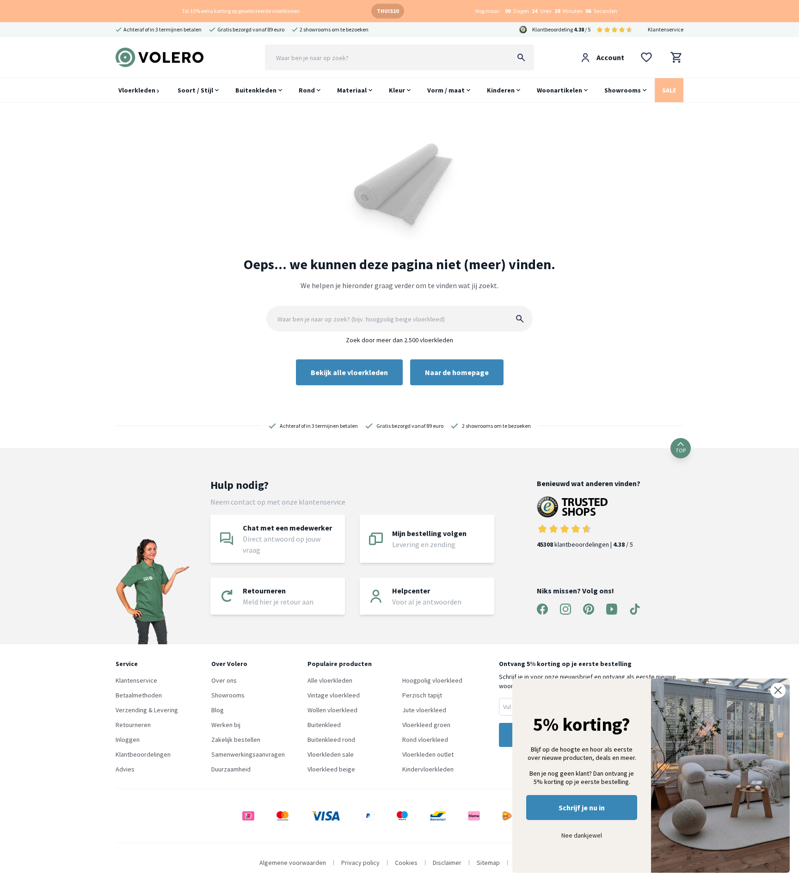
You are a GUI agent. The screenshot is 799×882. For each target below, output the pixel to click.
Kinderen (501, 90)
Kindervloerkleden (428, 769)
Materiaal (352, 90)
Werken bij (225, 725)
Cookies (406, 862)
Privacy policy (360, 862)
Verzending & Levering (147, 710)
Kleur (397, 90)
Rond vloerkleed (425, 739)
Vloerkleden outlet (428, 754)
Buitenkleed (324, 725)
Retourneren (133, 725)
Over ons (224, 680)
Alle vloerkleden (329, 680)
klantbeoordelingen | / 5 (585, 544)
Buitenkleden (256, 90)
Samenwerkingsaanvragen (248, 754)
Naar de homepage (457, 372)
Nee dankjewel (581, 835)
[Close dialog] (778, 690)
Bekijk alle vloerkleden (349, 372)
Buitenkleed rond (331, 739)
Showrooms (622, 90)
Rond (307, 90)
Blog (217, 710)
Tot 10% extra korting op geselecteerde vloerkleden (241, 10)
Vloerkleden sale (330, 754)
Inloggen (128, 739)
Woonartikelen (559, 90)
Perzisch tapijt (422, 695)
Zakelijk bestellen (235, 739)
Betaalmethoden (139, 695)
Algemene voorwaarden (292, 862)
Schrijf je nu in (582, 807)
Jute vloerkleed (424, 710)
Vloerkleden (137, 90)
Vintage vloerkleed (333, 695)
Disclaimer (447, 862)
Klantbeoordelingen (143, 754)
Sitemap (488, 862)
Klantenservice (665, 29)
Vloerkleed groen (426, 725)
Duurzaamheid (231, 769)
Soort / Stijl (195, 90)
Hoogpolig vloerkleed (432, 680)
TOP (681, 450)
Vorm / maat (446, 90)
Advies (125, 769)
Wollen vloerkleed (332, 710)
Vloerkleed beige (331, 769)
